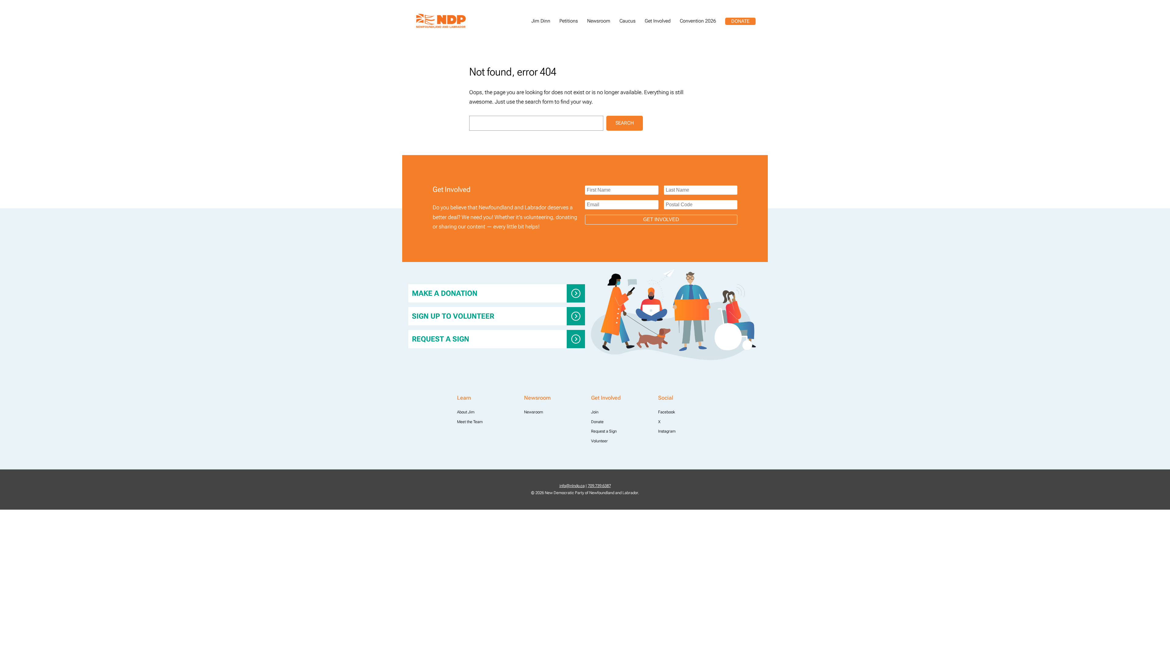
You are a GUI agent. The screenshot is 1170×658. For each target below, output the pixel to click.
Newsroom (533, 412)
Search (624, 123)
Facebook (666, 412)
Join (594, 412)
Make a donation (444, 293)
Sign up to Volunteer (453, 316)
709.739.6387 (599, 485)
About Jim (465, 412)
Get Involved (661, 219)
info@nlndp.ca (572, 485)
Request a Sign (440, 339)
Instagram (666, 431)
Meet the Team (470, 421)
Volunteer (599, 441)
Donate (740, 21)
